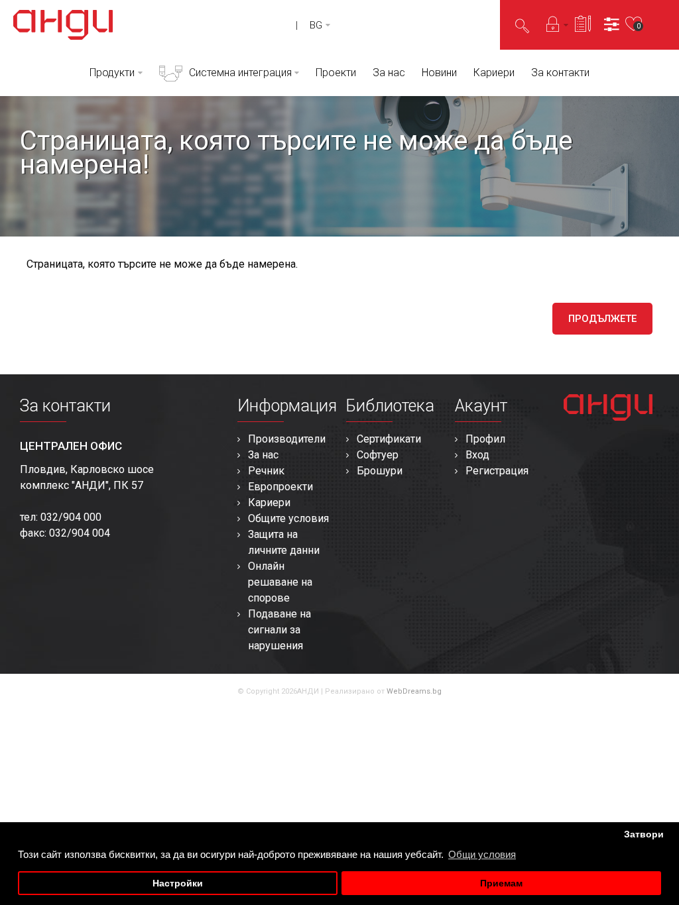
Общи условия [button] (482, 854)
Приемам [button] (501, 883)
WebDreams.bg (414, 691)
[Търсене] (522, 25)
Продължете (602, 319)
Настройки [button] (178, 883)
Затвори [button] (644, 834)
